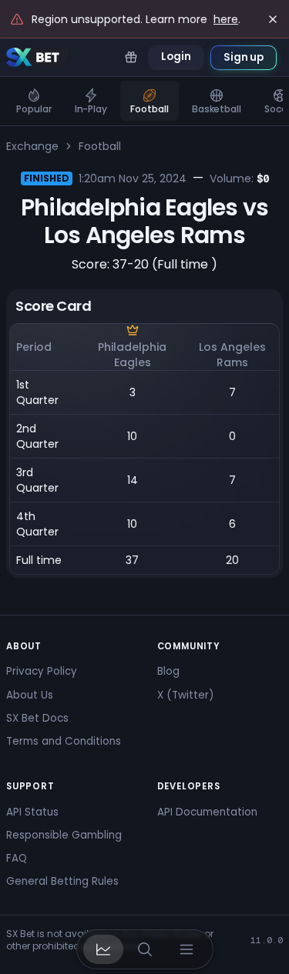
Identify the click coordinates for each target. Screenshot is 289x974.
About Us (29, 695)
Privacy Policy (41, 671)
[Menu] (186, 949)
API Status (32, 812)
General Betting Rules (62, 881)
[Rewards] (131, 57)
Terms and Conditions (63, 741)
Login (176, 56)
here (225, 19)
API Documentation (207, 812)
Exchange (32, 146)
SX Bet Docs (37, 718)
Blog (168, 671)
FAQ (16, 858)
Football (100, 146)
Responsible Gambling (64, 835)
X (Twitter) (185, 695)
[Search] (145, 949)
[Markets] (103, 949)
